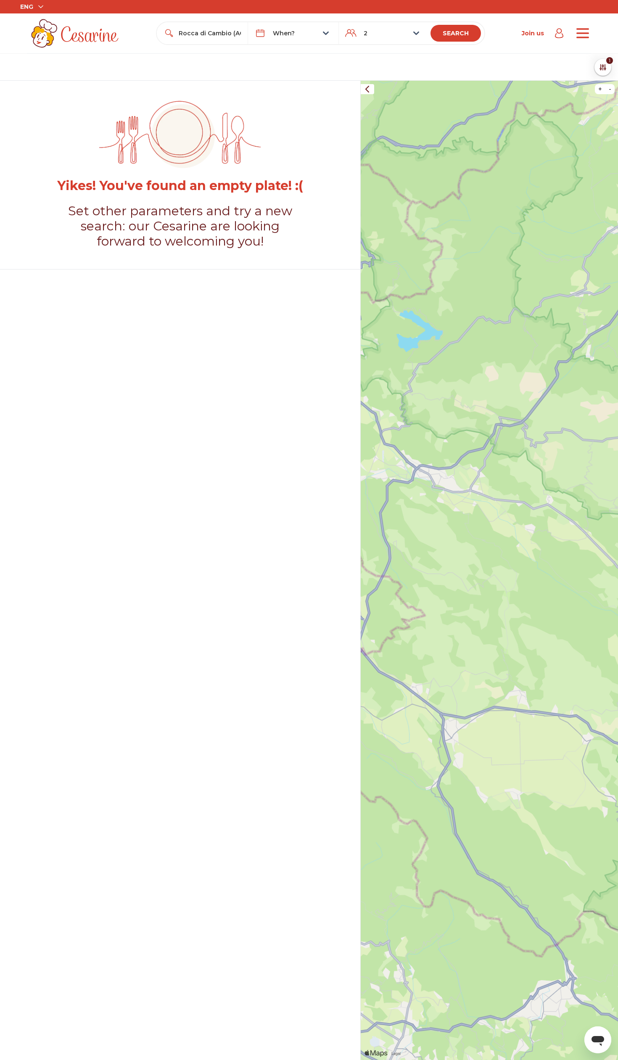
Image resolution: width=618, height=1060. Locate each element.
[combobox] (209, 33)
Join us (533, 33)
